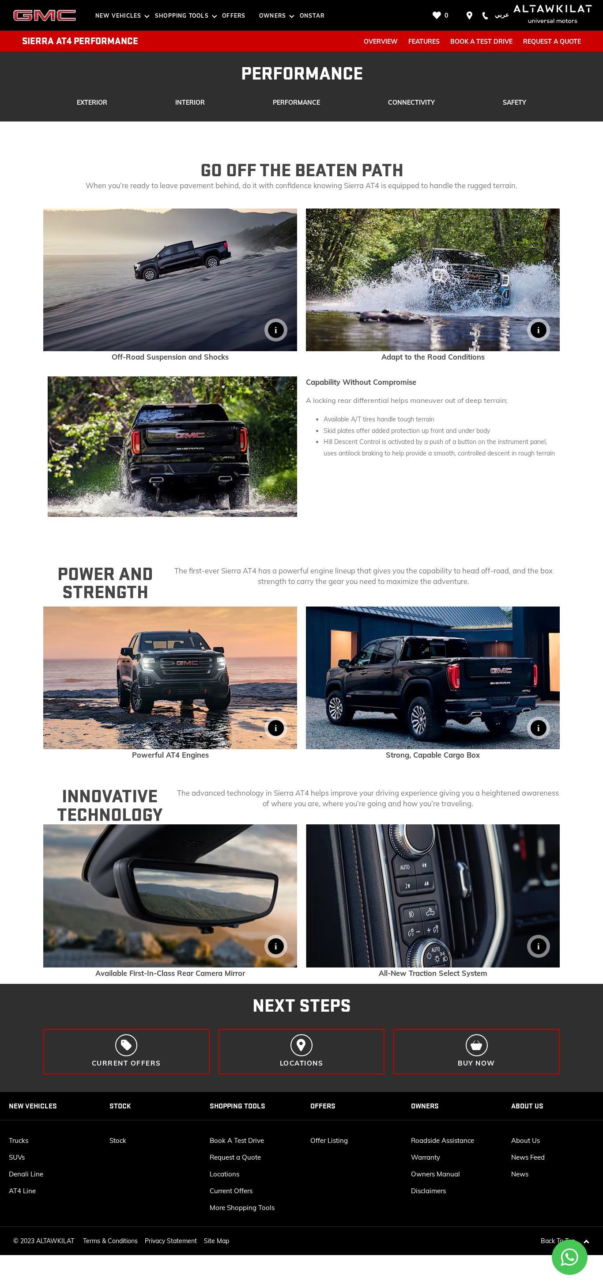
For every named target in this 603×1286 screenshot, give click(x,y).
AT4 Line (22, 1191)
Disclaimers (428, 1191)
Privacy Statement (171, 1241)
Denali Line (26, 1174)
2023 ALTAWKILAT (47, 1241)
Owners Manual (435, 1174)
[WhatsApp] (570, 1257)
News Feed (528, 1157)
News (519, 1174)
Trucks (18, 1140)
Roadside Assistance (442, 1140)
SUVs (17, 1157)
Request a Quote (235, 1157)
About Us (525, 1140)
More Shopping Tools (242, 1207)
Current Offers (231, 1191)
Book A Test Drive (237, 1140)
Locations (224, 1174)
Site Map (216, 1241)
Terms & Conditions (110, 1241)
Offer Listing (329, 1140)
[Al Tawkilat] (44, 15)
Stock (117, 1140)
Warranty (425, 1157)
